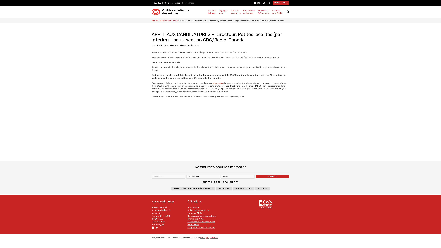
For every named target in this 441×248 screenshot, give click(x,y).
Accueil (155, 20)
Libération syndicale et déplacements (193, 188)
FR (269, 3)
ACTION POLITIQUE (244, 188)
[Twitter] (258, 3)
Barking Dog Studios (209, 238)
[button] (281, 3)
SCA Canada (193, 207)
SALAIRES (262, 188)
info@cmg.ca (174, 3)
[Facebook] (255, 3)
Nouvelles (169, 45)
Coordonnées (188, 3)
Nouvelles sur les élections (187, 45)
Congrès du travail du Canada (201, 227)
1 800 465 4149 (159, 3)
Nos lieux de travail (169, 20)
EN (264, 3)
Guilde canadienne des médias (175, 12)
